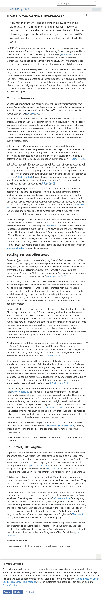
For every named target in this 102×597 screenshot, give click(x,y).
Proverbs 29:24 (66, 425)
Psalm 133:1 (67, 54)
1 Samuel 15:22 (77, 158)
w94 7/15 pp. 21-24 (19, 9)
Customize (31, 592)
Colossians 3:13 (62, 498)
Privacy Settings (11, 585)
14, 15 (9, 517)
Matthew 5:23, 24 (34, 113)
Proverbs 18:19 (53, 225)
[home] (4, 3)
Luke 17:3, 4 (53, 468)
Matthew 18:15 (53, 355)
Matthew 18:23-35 (54, 407)
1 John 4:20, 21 (48, 183)
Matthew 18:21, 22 (39, 465)
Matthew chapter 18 (17, 247)
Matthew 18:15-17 (57, 276)
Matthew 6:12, (79, 514)
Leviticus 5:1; (52, 425)
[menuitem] (4, 3)
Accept (7, 592)
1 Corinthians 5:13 (59, 383)
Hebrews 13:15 (25, 176)
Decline (18, 592)
